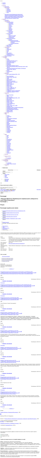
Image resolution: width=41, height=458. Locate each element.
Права (6, 175)
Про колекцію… (5, 226)
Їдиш (8, 137)
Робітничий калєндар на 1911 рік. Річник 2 (8, 391)
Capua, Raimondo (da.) (11, 88)
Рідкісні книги (20, 15)
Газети (8, 8)
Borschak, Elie (9, 82)
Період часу (7, 112)
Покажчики (5, 56)
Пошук (4, 171)
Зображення (9, 49)
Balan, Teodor (9, 98)
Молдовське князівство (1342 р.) (13, 65)
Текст (8, 48)
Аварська (8, 147)
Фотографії (11, 31)
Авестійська (9, 148)
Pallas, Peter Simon (10, 76)
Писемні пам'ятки (10, 22)
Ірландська (9, 143)
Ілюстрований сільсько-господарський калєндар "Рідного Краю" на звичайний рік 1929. (16, 271)
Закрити (7, 189)
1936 (8, 117)
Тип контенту (7, 47)
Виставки (6, 160)
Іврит (8, 135)
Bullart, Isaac (9, 85)
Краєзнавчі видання (8, 14)
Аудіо (8, 50)
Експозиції (7, 164)
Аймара (8, 150)
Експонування (5, 159)
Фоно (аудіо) (9, 46)
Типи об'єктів (7, 21)
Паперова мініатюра (14, 43)
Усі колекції (7, 6)
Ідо (7, 138)
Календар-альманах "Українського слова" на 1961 (12, 218)
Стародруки (9, 162)
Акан (8, 151)
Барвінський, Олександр (11, 61)
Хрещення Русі (9, 71)
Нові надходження (8, 55)
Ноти (8, 12)
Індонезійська (9, 139)
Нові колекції (7, 7)
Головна (4, 2)
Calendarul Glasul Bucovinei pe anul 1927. (10, 216)
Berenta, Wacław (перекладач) (12, 81)
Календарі (9, 10)
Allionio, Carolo (9, 96)
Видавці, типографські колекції (10, 16)
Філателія (10, 44)
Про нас (4, 3)
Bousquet (8, 123)
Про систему (7, 174)
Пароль (1, 188)
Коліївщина (9, 64)
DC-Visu (2, 421)
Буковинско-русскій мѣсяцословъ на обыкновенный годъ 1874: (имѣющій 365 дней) (15, 284)
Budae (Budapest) (10, 127)
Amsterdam (9, 119)
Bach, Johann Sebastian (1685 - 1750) (13, 74)
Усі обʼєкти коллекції (6, 256)
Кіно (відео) (9, 45)
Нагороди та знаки (12, 35)
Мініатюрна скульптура (15, 41)
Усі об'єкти (7, 20)
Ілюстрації (9, 11)
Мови (6, 134)
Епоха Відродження (10, 62)
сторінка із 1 (11, 268)
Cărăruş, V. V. (9, 89)
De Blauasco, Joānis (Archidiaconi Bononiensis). (15, 107)
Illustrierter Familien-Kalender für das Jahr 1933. (11, 212)
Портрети (13, 42)
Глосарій (6, 177)
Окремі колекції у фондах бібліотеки (11, 17)
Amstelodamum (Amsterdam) (12, 118)
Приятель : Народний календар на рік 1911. (10, 214)
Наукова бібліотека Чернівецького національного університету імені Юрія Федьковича (21, 418)
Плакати (10, 39)
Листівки (10, 25)
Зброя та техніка (12, 36)
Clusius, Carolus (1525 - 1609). (12, 105)
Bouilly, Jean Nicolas (10, 83)
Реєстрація (39, 189)
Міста (6, 113)
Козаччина (9, 63)
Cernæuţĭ (8, 129)
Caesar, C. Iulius (9, 86)
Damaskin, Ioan (9, 106)
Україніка (8, 9)
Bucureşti (8, 126)
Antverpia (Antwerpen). (11, 120)
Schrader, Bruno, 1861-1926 (11, 77)
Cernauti (8, 128)
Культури (6, 154)
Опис (6, 176)
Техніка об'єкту (7, 158)
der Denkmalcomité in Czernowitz (12, 109)
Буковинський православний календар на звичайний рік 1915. (14, 210)
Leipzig (8, 115)
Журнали (10, 29)
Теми (6, 57)
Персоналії (7, 73)
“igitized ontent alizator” (7, 190)
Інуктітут (8, 141)
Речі (9, 34)
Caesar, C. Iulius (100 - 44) (11, 87)
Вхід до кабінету (12, 189)
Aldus (8, 78)
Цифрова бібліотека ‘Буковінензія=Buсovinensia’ (9, 412)
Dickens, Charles (10, 110)
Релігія (8, 70)
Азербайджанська (10, 149)
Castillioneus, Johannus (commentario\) (13, 90)
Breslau (8, 124)
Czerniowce (9, 130)
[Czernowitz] (9, 116)
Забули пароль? (3, 189)
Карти (19, 17)
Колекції (4, 5)
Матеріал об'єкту (8, 156)
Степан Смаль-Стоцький (11, 163)
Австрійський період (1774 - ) (12, 60)
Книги (10, 27)
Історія (8, 59)
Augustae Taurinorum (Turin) (12, 121)
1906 (8, 95)
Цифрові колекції (6, 222)
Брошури (10, 28)
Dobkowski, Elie (10, 111)
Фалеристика (11, 37)
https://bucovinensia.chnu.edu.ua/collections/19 (17, 243)
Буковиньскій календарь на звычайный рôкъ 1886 (9, 297)
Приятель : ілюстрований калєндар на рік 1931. (9, 347)
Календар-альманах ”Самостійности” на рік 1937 (9, 330)
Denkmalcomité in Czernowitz (12, 108)
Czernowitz (9, 131)
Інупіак (8, 142)
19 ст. (8, 58)
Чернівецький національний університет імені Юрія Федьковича (13, 15)
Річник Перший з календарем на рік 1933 (7, 377)
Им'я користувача (3, 187)
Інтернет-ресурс (10, 53)
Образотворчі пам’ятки (11, 38)
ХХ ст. (8, 72)
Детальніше (2, 282)
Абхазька (8, 146)
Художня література (20, 16)
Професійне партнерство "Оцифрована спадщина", (9, 423)
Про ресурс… (5, 228)
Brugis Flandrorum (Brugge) (11, 125)
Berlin (8, 122)
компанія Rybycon (9, 425)
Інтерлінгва (9, 140)
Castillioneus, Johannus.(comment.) (13, 91)
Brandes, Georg (9, 84)
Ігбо (7, 136)
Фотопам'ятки (9, 30)
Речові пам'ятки (10, 33)
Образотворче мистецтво (13, 40)
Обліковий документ (10, 54)
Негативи (10, 32)
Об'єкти (4, 19)
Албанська (9, 152)
